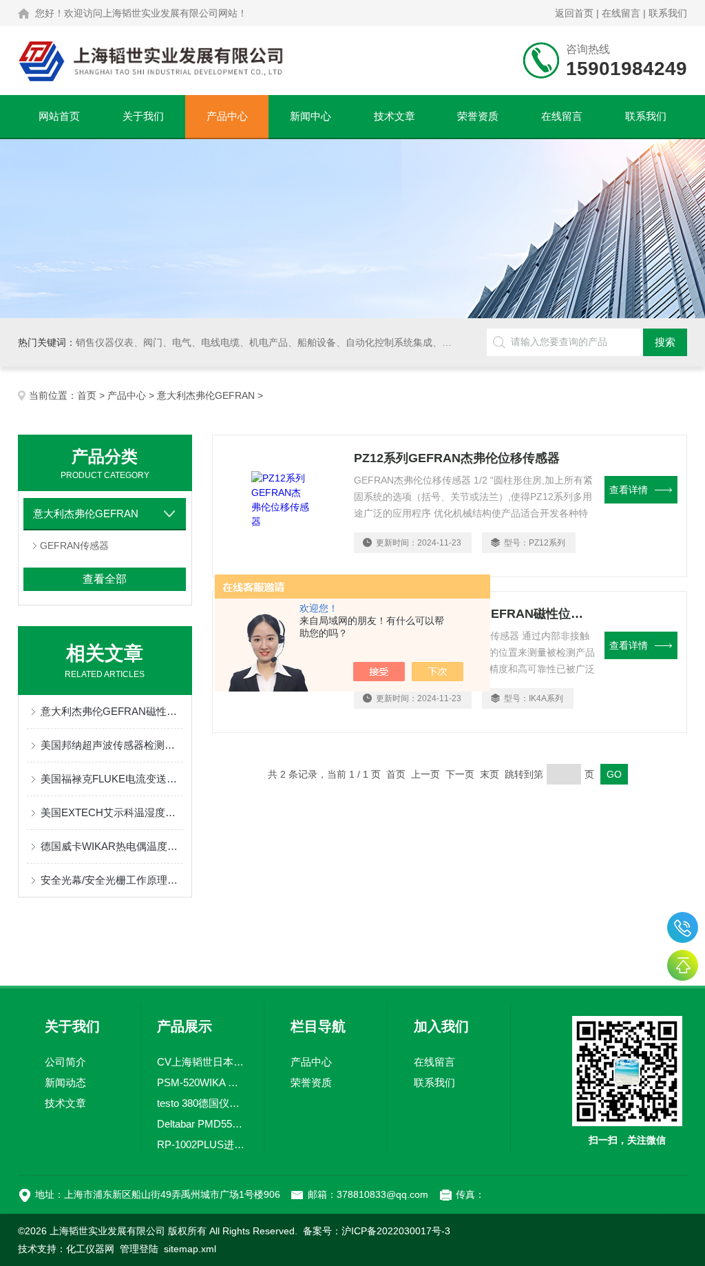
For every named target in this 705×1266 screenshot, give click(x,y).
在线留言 (621, 13)
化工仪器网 (90, 1248)
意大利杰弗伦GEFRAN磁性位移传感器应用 (112, 711)
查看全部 (105, 579)
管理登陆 (139, 1248)
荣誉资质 (477, 116)
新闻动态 (65, 1082)
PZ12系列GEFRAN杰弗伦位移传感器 (457, 458)
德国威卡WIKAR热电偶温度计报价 (112, 846)
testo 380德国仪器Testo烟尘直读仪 (202, 1103)
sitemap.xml (190, 1248)
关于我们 (143, 116)
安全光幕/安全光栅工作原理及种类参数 (112, 880)
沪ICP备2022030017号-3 (395, 1230)
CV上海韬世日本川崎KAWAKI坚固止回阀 (202, 1062)
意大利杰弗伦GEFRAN (206, 395)
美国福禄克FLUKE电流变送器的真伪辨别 (112, 779)
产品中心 (227, 116)
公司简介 (65, 1062)
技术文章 (394, 116)
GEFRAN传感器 (74, 545)
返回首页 (574, 13)
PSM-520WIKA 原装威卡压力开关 (202, 1082)
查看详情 (628, 489)
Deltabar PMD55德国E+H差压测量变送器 (202, 1124)
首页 (86, 395)
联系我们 (668, 13)
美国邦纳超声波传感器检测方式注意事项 (112, 745)
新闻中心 (310, 116)
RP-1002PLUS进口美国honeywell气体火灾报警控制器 (202, 1144)
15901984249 (682, 927)
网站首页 (59, 116)
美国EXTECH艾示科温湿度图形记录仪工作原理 (112, 812)
